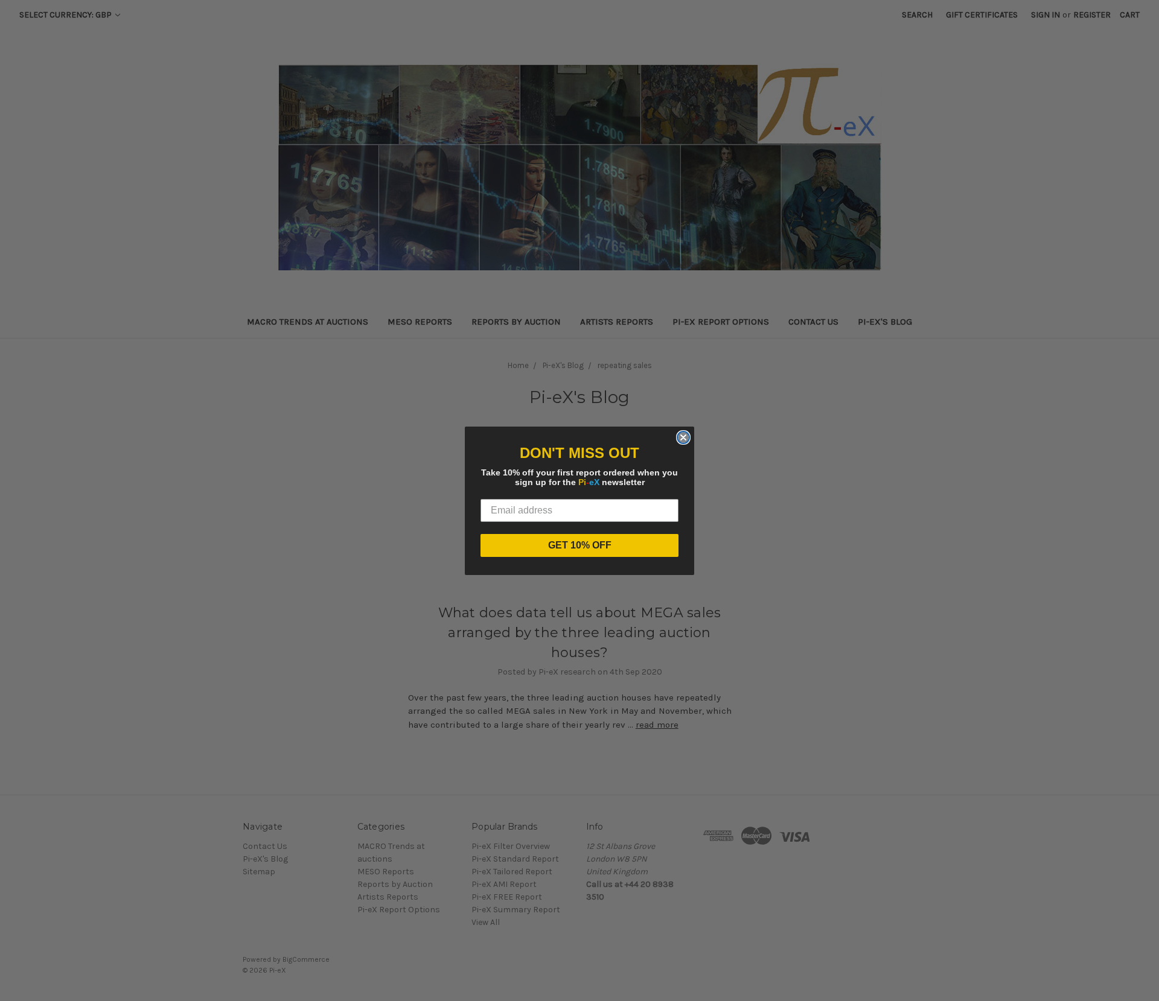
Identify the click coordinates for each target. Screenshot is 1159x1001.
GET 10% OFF (579, 545)
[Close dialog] (683, 437)
